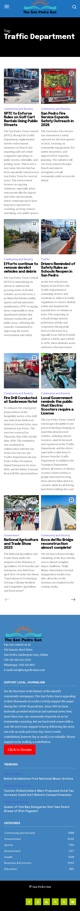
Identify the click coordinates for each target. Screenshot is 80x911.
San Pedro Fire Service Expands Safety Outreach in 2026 (57, 119)
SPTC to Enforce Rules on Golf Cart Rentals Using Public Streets (21, 119)
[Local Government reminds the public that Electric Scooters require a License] (58, 370)
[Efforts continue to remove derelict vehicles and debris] (21, 236)
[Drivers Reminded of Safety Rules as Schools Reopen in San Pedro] (58, 236)
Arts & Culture (13, 774)
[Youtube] (72, 901)
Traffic (45, 259)
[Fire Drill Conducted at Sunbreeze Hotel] (21, 370)
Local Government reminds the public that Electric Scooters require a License (57, 405)
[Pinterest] (55, 901)
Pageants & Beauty (16, 802)
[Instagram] (37, 901)
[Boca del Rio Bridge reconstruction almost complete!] (58, 512)
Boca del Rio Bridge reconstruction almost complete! (57, 544)
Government (11, 535)
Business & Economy (17, 785)
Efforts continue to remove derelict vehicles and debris (21, 268)
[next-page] (73, 600)
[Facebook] (29, 901)
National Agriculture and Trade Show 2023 (21, 544)
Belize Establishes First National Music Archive (38, 778)
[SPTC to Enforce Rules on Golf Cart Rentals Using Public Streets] (21, 86)
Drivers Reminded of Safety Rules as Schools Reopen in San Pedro (58, 269)
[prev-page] (7, 600)
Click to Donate (20, 750)
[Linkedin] (46, 901)
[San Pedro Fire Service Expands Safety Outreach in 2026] (58, 86)
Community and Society (18, 108)
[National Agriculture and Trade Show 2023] (21, 512)
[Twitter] (64, 901)
